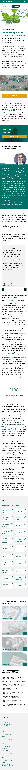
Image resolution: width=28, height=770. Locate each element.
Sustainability (5, 726)
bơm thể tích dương (20, 177)
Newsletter (5, 762)
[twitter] (12, 765)
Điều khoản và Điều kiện (8, 754)
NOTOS (4, 114)
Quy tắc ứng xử (6, 746)
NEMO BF (9, 429)
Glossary (4, 720)
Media (3, 731)
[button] (3, 289)
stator (15, 413)
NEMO (4, 113)
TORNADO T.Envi (12, 300)
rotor (3, 426)
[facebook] (9, 765)
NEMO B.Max (12, 354)
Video (3, 738)
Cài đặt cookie (6, 748)
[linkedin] (2, 765)
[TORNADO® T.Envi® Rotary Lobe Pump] (14, 80)
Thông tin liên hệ (6, 750)
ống (8, 179)
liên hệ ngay (14, 136)
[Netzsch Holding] (2, 1)
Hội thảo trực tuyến (7, 740)
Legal (3, 743)
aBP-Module (8, 431)
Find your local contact (8, 760)
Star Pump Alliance (7, 728)
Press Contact (5, 722)
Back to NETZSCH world (14, 96)
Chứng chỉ (4, 736)
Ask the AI (16, 6)
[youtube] (5, 765)
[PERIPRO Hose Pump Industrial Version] (23, 77)
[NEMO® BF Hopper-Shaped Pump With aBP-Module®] (18, 81)
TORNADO (12, 111)
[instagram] (7, 765)
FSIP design (5, 413)
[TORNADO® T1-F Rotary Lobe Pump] (7, 82)
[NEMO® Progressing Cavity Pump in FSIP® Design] (14, 86)
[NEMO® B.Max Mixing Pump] (2, 83)
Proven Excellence (16, 103)
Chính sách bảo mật (7, 752)
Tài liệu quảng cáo (7, 734)
